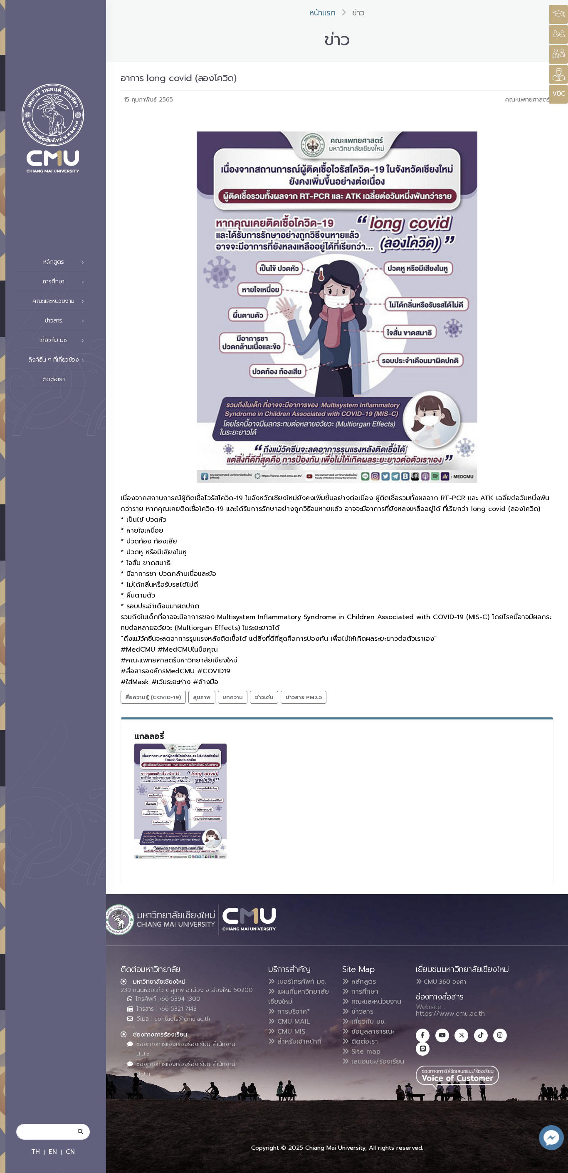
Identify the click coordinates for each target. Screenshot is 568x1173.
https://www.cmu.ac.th (450, 1014)
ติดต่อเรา (53, 379)
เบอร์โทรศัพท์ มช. (300, 982)
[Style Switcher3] (558, 14)
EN (53, 1151)
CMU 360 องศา (444, 981)
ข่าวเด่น (264, 697)
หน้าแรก (322, 13)
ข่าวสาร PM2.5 (304, 697)
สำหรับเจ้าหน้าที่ (298, 1042)
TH (35, 1151)
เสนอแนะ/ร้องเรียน (376, 1061)
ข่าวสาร (361, 1012)
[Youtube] (442, 1035)
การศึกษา (363, 992)
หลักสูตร (362, 982)
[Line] (423, 1049)
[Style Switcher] (558, 34)
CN (70, 1151)
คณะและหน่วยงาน (375, 1002)
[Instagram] (500, 1035)
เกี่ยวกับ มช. (367, 1022)
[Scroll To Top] (553, 1163)
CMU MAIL (292, 1022)
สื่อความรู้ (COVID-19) (153, 697)
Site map (364, 1051)
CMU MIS (290, 1032)
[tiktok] (481, 1035)
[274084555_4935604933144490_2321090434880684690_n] (180, 801)
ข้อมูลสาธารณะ (371, 1032)
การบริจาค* (292, 1012)
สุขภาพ (201, 697)
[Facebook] (423, 1035)
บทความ (232, 697)
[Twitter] (461, 1035)
